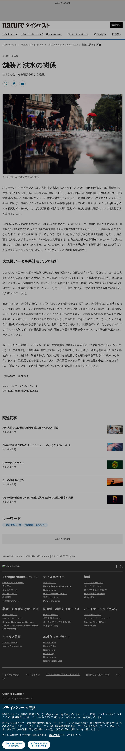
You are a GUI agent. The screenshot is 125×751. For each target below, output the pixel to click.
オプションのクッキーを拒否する (39, 744)
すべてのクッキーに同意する (13, 744)
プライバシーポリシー (68, 729)
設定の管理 (54, 735)
